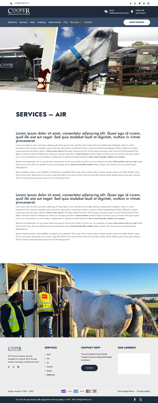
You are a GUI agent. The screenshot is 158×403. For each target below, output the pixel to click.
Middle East (51, 375)
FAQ (65, 22)
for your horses (30, 399)
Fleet (32, 22)
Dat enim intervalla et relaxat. (82, 164)
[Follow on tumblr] (144, 3)
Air (48, 363)
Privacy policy (143, 391)
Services (23, 22)
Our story (74, 22)
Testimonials (54, 22)
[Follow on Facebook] (130, 3)
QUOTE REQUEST (136, 22)
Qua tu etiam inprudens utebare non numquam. (107, 157)
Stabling (41, 22)
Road (48, 354)
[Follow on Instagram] (148, 3)
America (50, 367)
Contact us (79, 307)
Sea (48, 358)
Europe (49, 371)
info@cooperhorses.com (119, 13)
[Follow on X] (135, 3)
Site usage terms (126, 391)
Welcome (12, 22)
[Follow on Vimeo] (139, 3)
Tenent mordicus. (82, 154)
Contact (88, 22)
